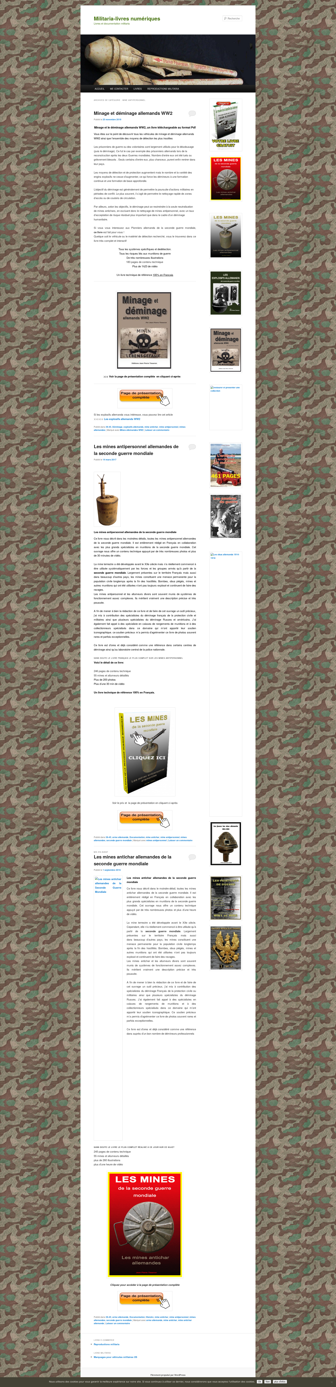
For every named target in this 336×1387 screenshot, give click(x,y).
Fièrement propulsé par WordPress (168, 1374)
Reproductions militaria (106, 1344)
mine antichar (151, 426)
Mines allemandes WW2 (132, 430)
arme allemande (120, 837)
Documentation (137, 837)
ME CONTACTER (119, 88)
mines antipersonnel (156, 840)
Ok (259, 1381)
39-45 (108, 426)
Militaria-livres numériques (127, 18)
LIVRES (138, 88)
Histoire (150, 1317)
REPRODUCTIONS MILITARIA (163, 88)
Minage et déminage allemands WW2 (133, 113)
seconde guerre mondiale (119, 840)
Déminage (117, 426)
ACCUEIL (99, 88)
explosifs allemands (134, 426)
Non (268, 1381)
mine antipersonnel (168, 426)
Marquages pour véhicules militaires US (115, 1357)
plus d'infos (280, 1381)
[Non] (331, 1382)
